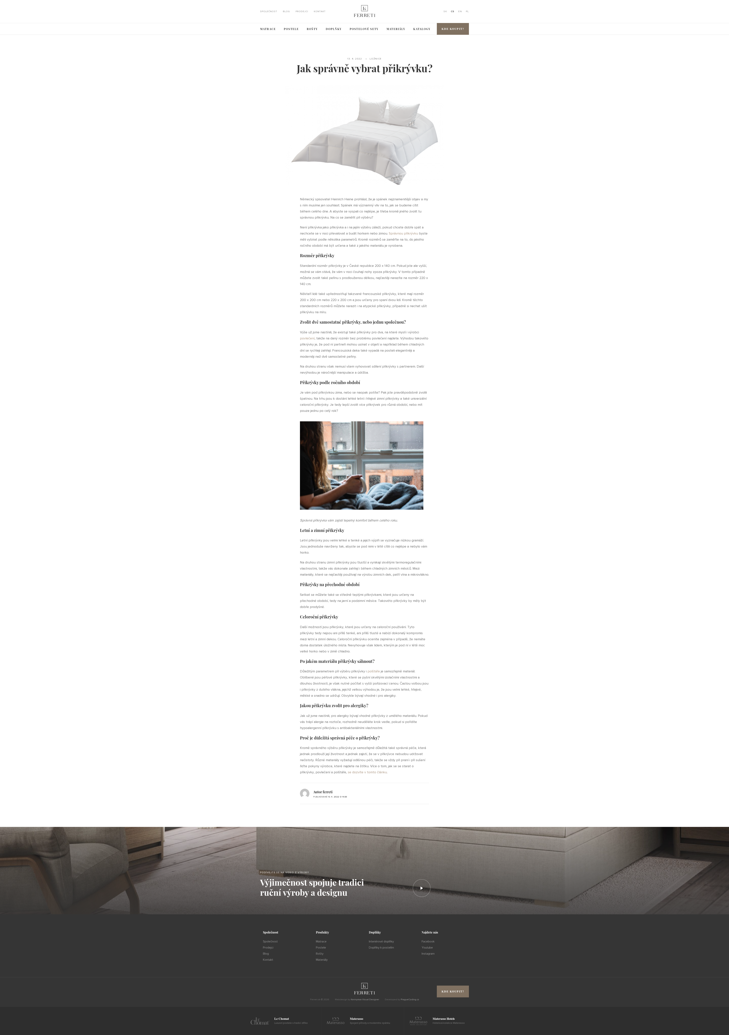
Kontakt (320, 11)
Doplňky (334, 29)
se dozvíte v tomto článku (367, 772)
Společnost (268, 11)
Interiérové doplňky (381, 941)
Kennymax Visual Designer (365, 999)
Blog (286, 11)
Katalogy (422, 29)
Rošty (312, 29)
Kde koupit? (453, 29)
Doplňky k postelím (381, 947)
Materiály (396, 29)
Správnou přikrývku (403, 233)
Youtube (427, 947)
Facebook (428, 941)
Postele (291, 29)
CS (452, 11)
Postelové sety (364, 29)
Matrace (268, 29)
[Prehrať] (422, 888)
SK (445, 11)
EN (460, 11)
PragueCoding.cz (410, 999)
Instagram (428, 954)
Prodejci (302, 11)
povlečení (307, 338)
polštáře (374, 671)
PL (467, 11)
